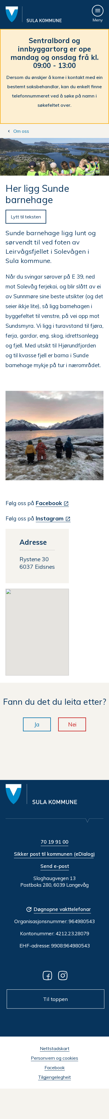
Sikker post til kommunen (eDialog (54, 854)
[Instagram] (64, 975)
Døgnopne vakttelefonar (62, 909)
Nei (72, 724)
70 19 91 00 (54, 842)
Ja (37, 724)
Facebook (49, 503)
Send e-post (54, 866)
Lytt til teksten (26, 217)
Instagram (50, 518)
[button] (37, 628)
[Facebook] (48, 975)
